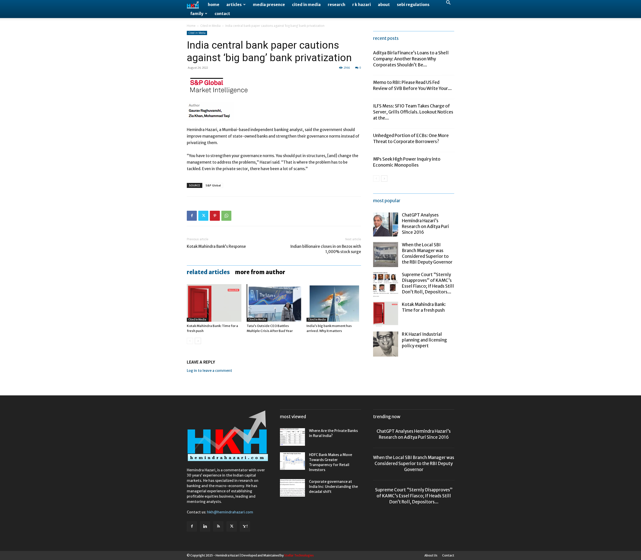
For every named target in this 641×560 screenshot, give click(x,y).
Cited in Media (306, 4)
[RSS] (218, 526)
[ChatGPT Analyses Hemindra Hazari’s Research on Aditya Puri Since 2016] (385, 224)
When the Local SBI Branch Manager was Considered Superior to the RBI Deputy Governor (427, 253)
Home (213, 4)
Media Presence (269, 4)
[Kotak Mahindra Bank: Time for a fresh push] (214, 303)
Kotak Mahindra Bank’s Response (216, 246)
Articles (234, 4)
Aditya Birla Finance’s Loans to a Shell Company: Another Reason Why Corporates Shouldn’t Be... (411, 59)
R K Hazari (361, 4)
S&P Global (213, 185)
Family (196, 13)
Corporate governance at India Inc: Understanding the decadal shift (333, 486)
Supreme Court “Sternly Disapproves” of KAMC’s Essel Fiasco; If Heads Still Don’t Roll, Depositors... (428, 283)
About (384, 4)
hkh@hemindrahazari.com (230, 512)
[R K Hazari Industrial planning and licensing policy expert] (385, 344)
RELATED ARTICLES (208, 272)
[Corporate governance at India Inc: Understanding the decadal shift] (292, 488)
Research (336, 4)
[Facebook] (192, 216)
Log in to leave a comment (209, 370)
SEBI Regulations (413, 4)
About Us (430, 555)
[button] (448, 3)
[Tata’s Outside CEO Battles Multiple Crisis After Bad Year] (274, 303)
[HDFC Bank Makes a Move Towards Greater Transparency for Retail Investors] (292, 461)
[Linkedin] (205, 526)
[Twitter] (203, 216)
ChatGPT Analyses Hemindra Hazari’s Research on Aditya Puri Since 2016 (425, 223)
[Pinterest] (215, 216)
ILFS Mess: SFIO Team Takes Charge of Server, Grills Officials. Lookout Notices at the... (413, 112)
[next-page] (198, 341)
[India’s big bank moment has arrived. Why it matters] (333, 303)
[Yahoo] (245, 526)
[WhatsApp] (226, 216)
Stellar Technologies (299, 555)
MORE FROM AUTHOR (260, 272)
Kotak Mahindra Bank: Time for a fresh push (424, 307)
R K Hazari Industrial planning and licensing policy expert (424, 340)
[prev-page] (190, 341)
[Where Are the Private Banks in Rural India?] (292, 437)
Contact (222, 13)
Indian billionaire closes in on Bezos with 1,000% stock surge (325, 249)
